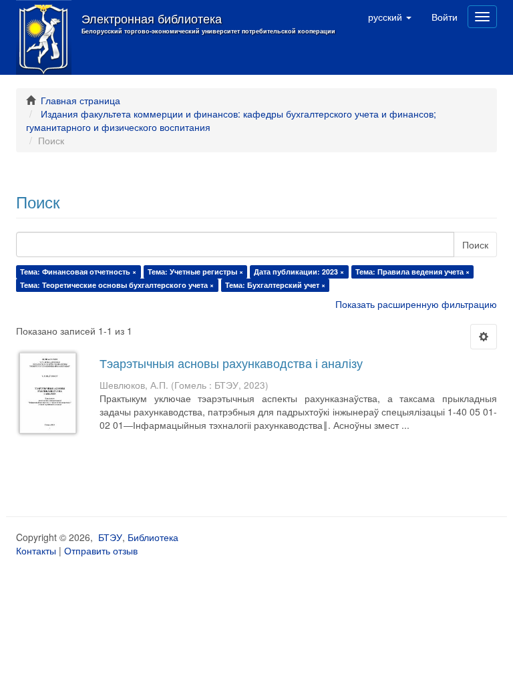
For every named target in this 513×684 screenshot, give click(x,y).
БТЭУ (110, 537)
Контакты (36, 550)
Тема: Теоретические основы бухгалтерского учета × (117, 285)
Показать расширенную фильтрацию (416, 304)
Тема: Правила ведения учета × (412, 272)
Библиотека (153, 537)
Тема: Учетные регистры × (195, 272)
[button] (389, 16)
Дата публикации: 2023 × (299, 272)
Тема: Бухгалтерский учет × (275, 285)
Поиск (475, 244)
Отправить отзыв (101, 550)
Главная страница (80, 100)
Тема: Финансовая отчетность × (78, 272)
